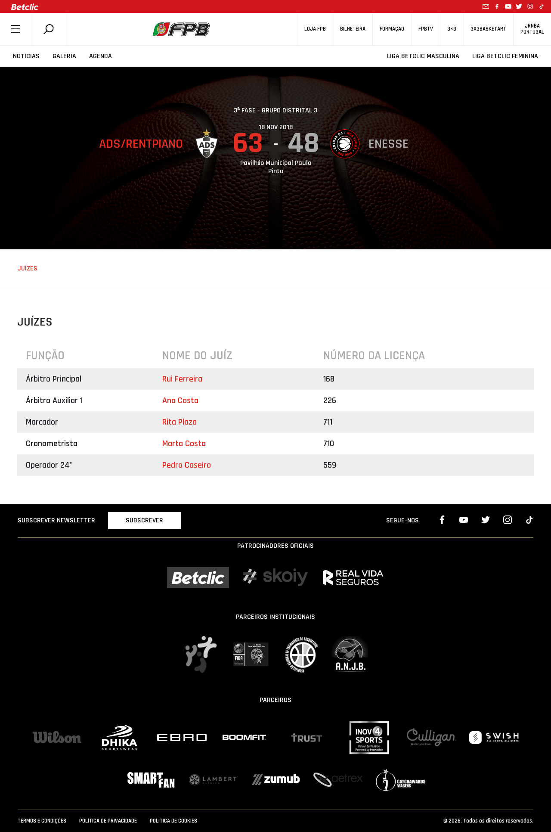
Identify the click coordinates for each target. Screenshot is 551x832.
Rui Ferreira (182, 379)
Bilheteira (352, 29)
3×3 (451, 29)
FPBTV (425, 29)
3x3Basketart (488, 29)
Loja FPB (315, 29)
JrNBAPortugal (532, 28)
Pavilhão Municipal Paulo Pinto (275, 167)
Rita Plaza (179, 422)
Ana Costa (180, 400)
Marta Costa (184, 443)
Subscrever (144, 520)
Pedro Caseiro (186, 465)
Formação (392, 29)
